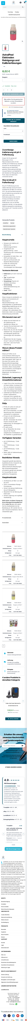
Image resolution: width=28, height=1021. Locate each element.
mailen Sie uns (9, 504)
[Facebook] (4, 1015)
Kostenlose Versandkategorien (8, 962)
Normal (12, 223)
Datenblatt (5, 522)
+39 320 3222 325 (14, 1000)
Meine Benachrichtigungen (7, 909)
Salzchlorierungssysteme (9, 226)
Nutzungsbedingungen (11, 750)
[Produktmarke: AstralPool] (4, 66)
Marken (3, 937)
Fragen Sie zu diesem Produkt (13, 120)
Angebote (3, 932)
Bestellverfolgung (5, 901)
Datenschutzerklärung (12, 752)
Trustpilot (12, 825)
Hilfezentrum (4, 957)
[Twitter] (13, 1015)
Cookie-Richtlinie (5, 914)
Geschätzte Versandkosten (7, 965)
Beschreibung (6, 234)
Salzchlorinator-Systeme (9, 229)
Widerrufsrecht (5, 919)
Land (5, 128)
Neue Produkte (4, 934)
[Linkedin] (22, 1015)
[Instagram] (9, 1015)
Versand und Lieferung (6, 977)
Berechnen (13, 141)
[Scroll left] (3, 700)
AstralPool (5, 223)
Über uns (3, 954)
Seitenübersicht (5, 947)
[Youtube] (17, 1015)
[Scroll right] (23, 700)
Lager (2, 945)
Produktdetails (6, 518)
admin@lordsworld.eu (15, 1001)
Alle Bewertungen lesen (13, 849)
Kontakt (3, 942)
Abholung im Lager (5, 967)
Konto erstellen (5, 906)
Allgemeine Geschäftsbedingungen (9, 982)
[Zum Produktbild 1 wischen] (5, 48)
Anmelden (3, 904)
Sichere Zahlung (5, 974)
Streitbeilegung (5, 922)
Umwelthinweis (5, 959)
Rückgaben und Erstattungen (8, 979)
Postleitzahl (7, 134)
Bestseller (3, 929)
